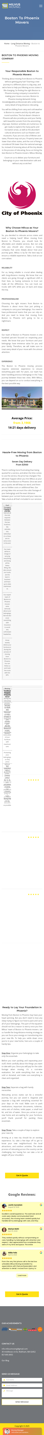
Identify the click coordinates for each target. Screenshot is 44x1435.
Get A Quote (22, 1175)
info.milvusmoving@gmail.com (15, 1349)
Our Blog (5, 1360)
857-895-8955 (7, 1354)
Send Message (22, 1402)
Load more (22, 1275)
